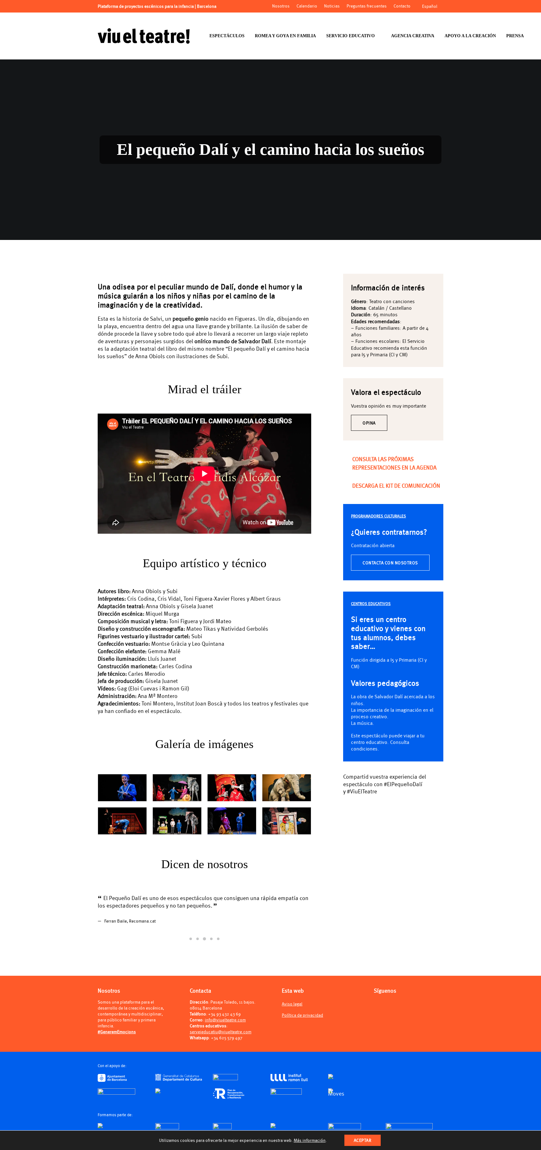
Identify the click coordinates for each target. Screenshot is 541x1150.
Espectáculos (227, 35)
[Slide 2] (197, 953)
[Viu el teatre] (144, 36)
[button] (346, 458)
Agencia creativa (412, 35)
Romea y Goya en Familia (285, 35)
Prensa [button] (515, 35)
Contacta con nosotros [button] (390, 563)
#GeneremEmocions (117, 1046)
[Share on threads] (364, 804)
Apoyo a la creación (470, 35)
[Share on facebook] (347, 804)
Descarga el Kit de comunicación (396, 485)
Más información (310, 1140)
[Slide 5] (218, 953)
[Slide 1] (190, 953)
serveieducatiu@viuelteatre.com (220, 1046)
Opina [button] (369, 423)
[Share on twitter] (355, 804)
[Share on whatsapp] (388, 804)
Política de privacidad (302, 1030)
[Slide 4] (211, 953)
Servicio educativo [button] (350, 35)
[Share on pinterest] (372, 804)
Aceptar (363, 1140)
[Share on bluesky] (396, 804)
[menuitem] (227, 36)
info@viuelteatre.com (225, 1034)
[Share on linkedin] (380, 804)
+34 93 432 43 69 (224, 1028)
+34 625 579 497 (226, 1052)
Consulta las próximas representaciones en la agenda (394, 463)
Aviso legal (292, 1018)
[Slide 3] (204, 953)
